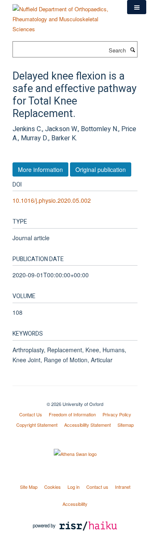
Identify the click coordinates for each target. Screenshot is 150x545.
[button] (136, 7)
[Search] (132, 49)
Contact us (97, 486)
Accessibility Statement (87, 424)
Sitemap (126, 424)
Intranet (122, 486)
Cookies (52, 486)
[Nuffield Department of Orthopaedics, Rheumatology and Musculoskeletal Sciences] (63, 16)
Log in (74, 486)
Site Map (29, 486)
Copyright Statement (37, 424)
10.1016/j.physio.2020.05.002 (51, 200)
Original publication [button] (100, 169)
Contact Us (30, 414)
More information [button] (40, 169)
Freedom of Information (72, 414)
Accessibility (75, 503)
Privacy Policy (116, 414)
